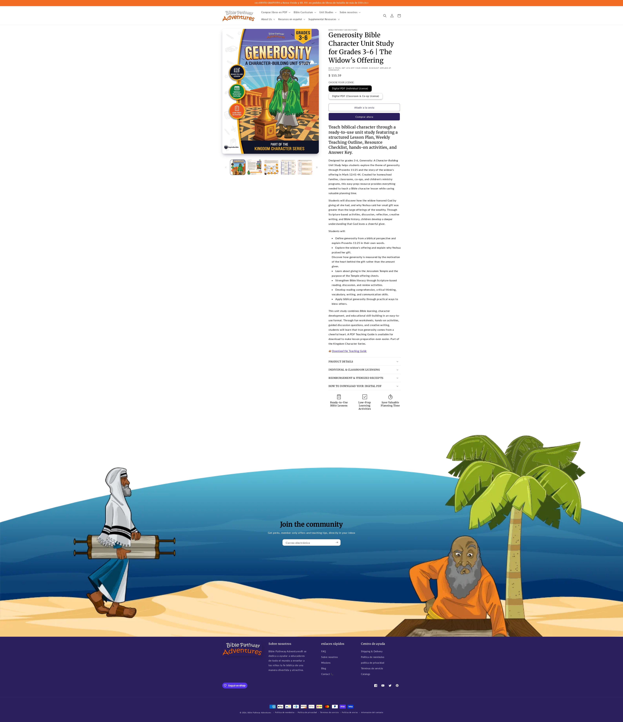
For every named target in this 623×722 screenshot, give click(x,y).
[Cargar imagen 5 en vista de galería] (304, 167)
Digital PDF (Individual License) (350, 88)
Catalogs (365, 674)
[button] (275, 12)
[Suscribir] (337, 542)
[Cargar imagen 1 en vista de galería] (237, 167)
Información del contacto (372, 712)
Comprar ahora (364, 116)
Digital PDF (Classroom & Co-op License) (355, 96)
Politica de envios (350, 712)
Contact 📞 (327, 674)
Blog (323, 668)
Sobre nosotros (329, 657)
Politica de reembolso (372, 657)
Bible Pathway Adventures (259, 712)
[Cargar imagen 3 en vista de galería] (271, 167)
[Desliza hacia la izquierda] (225, 167)
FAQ (323, 651)
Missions (326, 662)
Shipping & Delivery (371, 651)
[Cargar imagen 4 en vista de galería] (288, 167)
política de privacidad (372, 662)
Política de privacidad (307, 712)
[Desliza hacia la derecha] (316, 167)
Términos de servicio (372, 668)
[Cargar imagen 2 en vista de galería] (254, 167)
